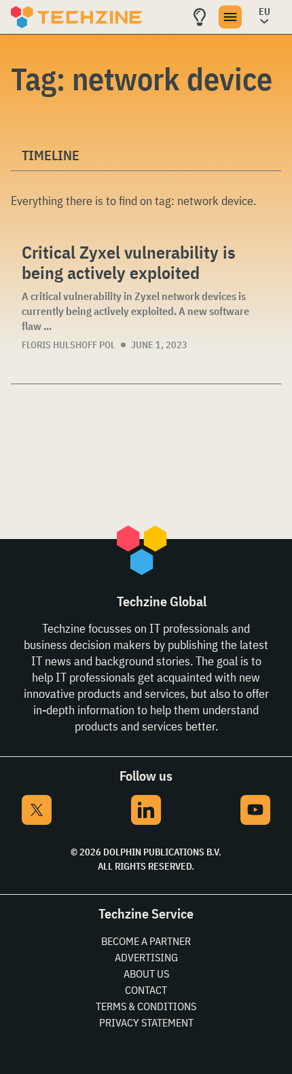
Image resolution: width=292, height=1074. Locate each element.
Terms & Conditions (146, 1006)
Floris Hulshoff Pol (68, 345)
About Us (146, 973)
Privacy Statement (146, 1022)
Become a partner (146, 941)
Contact (146, 990)
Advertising (146, 957)
